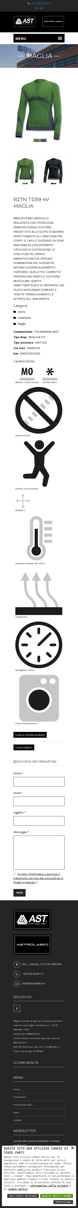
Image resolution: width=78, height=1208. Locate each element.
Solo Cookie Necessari (23, 1196)
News (16, 1112)
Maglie (22, 324)
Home (16, 1089)
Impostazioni (63, 1202)
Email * (17, 793)
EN (37, 8)
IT (42, 8)
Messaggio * (21, 832)
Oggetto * (19, 812)
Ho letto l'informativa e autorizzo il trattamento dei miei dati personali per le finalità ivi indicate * (38, 878)
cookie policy (17, 1189)
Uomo (21, 312)
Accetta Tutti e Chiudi (56, 1196)
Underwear (24, 318)
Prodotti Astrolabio (23, 1104)
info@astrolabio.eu (33, 983)
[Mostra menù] (60, 38)
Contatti (17, 1120)
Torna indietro (24, 747)
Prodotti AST (19, 1097)
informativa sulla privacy (49, 1185)
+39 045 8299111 (41, 3)
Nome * (18, 773)
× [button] (72, 1148)
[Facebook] (16, 1008)
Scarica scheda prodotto (30, 735)
